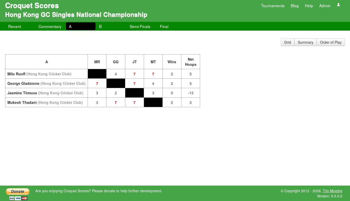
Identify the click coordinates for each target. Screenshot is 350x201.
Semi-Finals (140, 26)
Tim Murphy (332, 190)
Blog (295, 5)
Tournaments (273, 5)
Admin (325, 5)
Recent (14, 26)
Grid (287, 42)
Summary (305, 42)
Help (309, 5)
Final (164, 26)
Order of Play (331, 42)
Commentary (49, 26)
